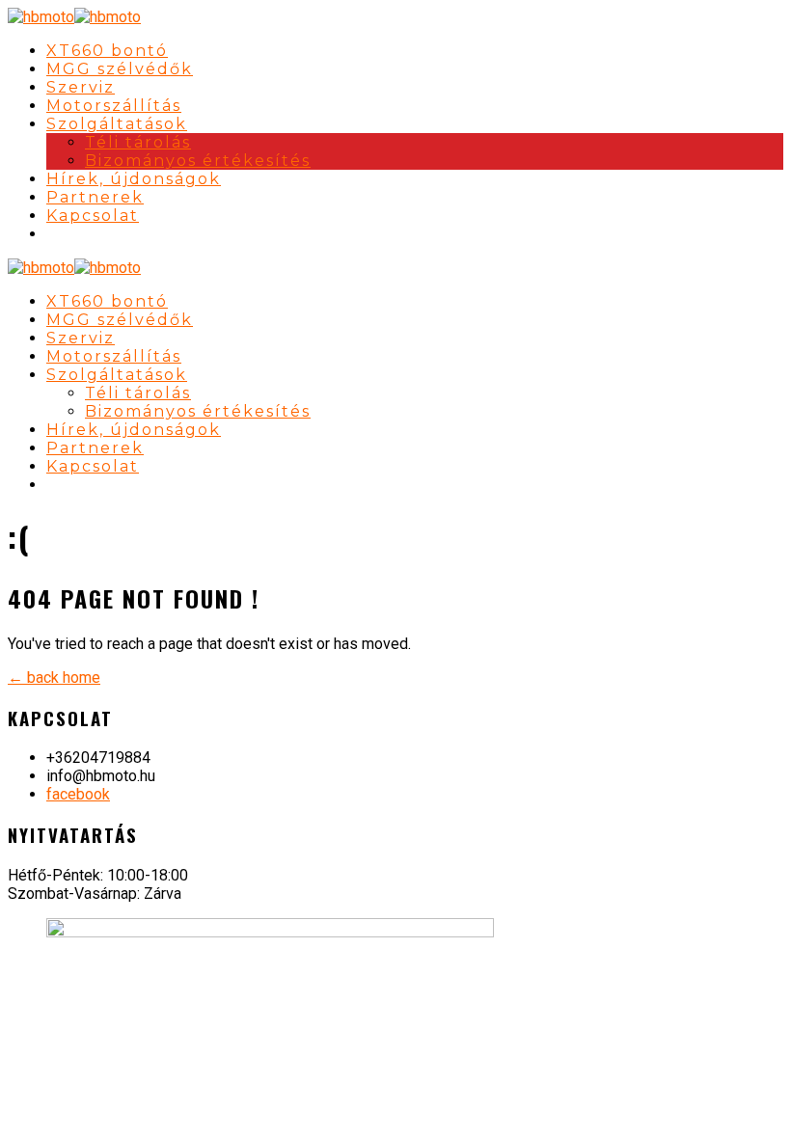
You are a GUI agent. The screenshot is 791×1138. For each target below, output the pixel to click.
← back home (54, 677)
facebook (78, 794)
